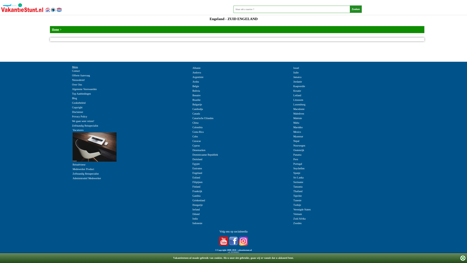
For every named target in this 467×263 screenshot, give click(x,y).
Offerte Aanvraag (81, 75)
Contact (76, 71)
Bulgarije (197, 104)
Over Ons (77, 84)
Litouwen (298, 100)
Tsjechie (297, 196)
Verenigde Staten (302, 209)
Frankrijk (197, 191)
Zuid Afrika (299, 218)
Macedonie (298, 109)
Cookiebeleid (79, 103)
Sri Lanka (298, 177)
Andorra (196, 72)
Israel (296, 68)
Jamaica (297, 77)
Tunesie (297, 200)
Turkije (297, 205)
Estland (196, 177)
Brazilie (196, 100)
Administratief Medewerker (87, 178)
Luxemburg (299, 104)
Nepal (296, 141)
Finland (196, 186)
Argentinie (197, 77)
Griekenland (198, 200)
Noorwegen (299, 145)
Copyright (77, 107)
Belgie (195, 86)
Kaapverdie (299, 86)
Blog (74, 98)
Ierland (196, 209)
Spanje (296, 173)
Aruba (195, 81)
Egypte (196, 164)
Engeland (197, 173)
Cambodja (197, 109)
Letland (297, 95)
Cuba (195, 136)
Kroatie (297, 90)
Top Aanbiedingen (81, 93)
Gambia (196, 196)
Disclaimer (77, 112)
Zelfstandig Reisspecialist (85, 125)
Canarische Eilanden (202, 118)
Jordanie (297, 81)
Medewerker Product (83, 169)
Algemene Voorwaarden (84, 89)
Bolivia (196, 90)
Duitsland (197, 159)
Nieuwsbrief (78, 80)
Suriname (298, 182)
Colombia (197, 127)
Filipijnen (197, 182)
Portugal (297, 164)
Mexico (297, 132)
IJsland (196, 214)
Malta (296, 122)
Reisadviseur (79, 164)
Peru (295, 159)
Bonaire (196, 95)
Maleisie (297, 118)
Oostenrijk (298, 150)
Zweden (297, 223)
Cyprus (196, 145)
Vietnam (297, 214)
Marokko (298, 127)
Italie (296, 72)
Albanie (196, 68)
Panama (297, 154)
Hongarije (197, 205)
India (195, 218)
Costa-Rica (198, 132)
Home (55, 29)
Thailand (297, 191)
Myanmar (298, 136)
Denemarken (198, 150)
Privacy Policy (79, 116)
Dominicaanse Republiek (205, 154)
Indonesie (197, 223)
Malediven (298, 113)
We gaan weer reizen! (83, 121)
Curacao (196, 141)
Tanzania (297, 186)
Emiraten (197, 168)
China (195, 122)
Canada (196, 113)
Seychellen (298, 168)
